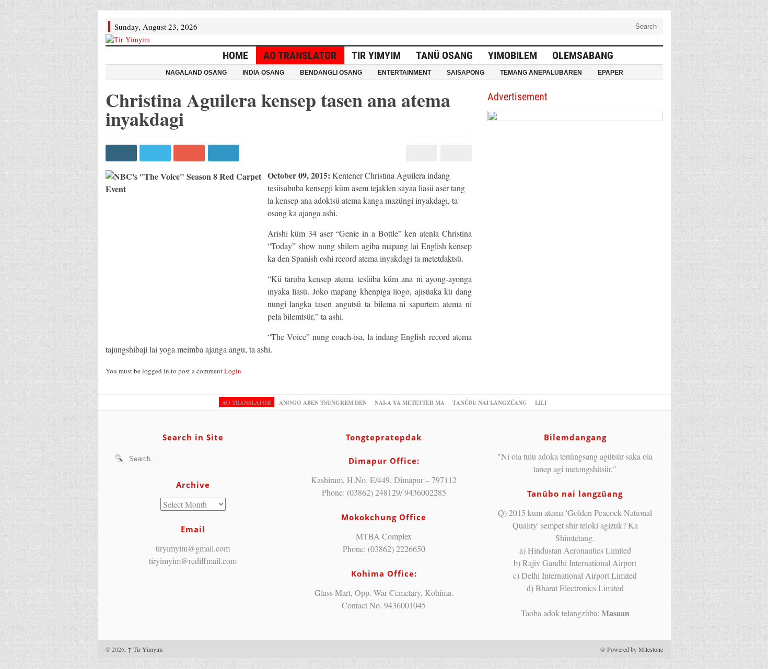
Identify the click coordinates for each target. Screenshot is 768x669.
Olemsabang (582, 55)
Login (232, 370)
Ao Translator (299, 55)
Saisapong (465, 72)
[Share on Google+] (190, 153)
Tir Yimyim (376, 55)
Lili (540, 402)
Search (645, 26)
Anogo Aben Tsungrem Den (323, 402)
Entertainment (404, 72)
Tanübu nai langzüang (489, 402)
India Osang (263, 72)
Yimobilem (512, 55)
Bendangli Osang (331, 72)
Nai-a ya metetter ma (410, 402)
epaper (610, 72)
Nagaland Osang (196, 72)
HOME (235, 55)
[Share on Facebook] (122, 153)
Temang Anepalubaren (541, 72)
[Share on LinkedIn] (225, 153)
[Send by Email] (454, 153)
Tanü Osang (444, 55)
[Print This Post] (420, 153)
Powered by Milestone (635, 649)
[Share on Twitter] (156, 153)
